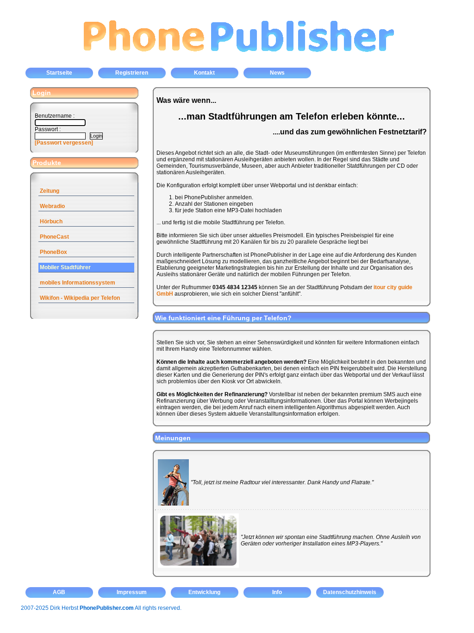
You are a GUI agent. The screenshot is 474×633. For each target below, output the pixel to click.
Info (277, 592)
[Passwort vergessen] (64, 142)
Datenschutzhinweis (349, 592)
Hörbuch (51, 221)
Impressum (132, 592)
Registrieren (131, 73)
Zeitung (49, 191)
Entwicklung (204, 592)
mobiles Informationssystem (77, 282)
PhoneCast (54, 237)
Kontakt (204, 73)
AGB (59, 592)
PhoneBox (53, 252)
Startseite (59, 73)
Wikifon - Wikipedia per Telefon (80, 298)
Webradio (52, 206)
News (277, 73)
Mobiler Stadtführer (65, 267)
